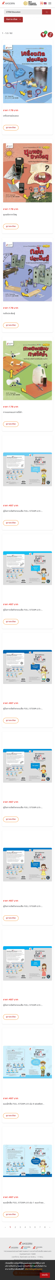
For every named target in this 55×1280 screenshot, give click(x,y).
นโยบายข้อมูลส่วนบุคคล (33, 1269)
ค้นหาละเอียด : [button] (12, 19)
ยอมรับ (45, 1275)
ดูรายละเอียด (11, 128)
